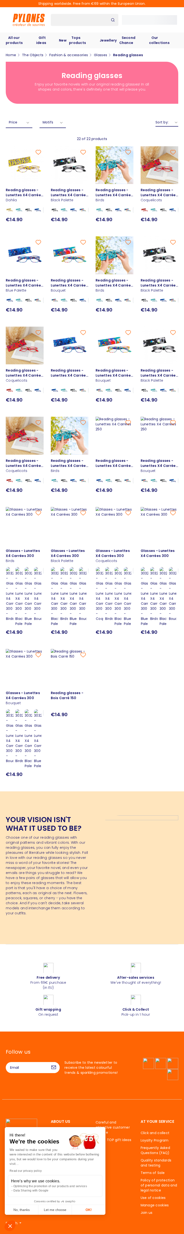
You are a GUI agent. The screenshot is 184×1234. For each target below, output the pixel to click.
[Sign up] (54, 1067)
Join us (147, 1212)
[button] (10, 1226)
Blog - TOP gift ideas (113, 1139)
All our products (14, 40)
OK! (89, 1210)
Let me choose (55, 1210)
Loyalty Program (155, 1140)
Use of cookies (153, 1197)
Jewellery (108, 40)
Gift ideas (41, 40)
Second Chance (127, 40)
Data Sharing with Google (31, 1190)
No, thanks (21, 1210)
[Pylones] (29, 19)
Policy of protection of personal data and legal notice (159, 1185)
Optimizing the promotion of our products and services (50, 1186)
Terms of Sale (153, 1172)
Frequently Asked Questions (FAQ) (155, 1150)
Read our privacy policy (26, 1171)
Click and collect (155, 1132)
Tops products (77, 40)
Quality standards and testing (156, 1163)
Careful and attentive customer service (113, 1127)
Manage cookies (155, 1205)
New (63, 40)
